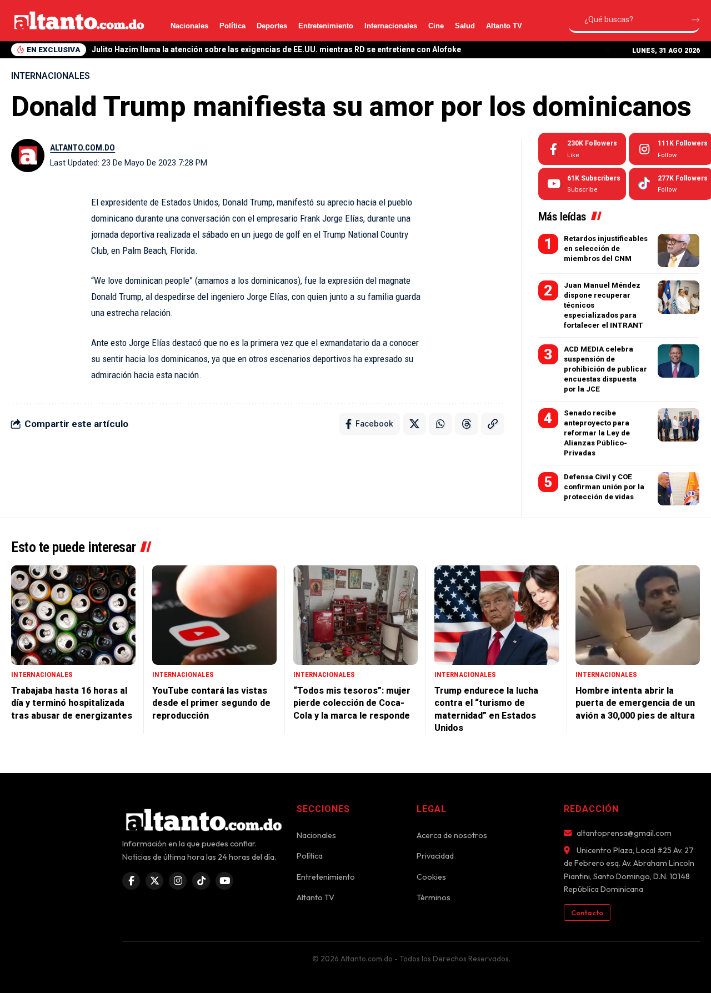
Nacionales (189, 26)
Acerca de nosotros (452, 835)
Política (232, 26)
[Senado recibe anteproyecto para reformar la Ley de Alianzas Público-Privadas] (678, 425)
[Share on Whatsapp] (440, 424)
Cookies (431, 877)
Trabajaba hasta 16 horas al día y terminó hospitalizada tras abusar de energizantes (71, 703)
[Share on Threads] (466, 424)
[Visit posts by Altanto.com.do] (27, 155)
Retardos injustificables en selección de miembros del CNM (606, 248)
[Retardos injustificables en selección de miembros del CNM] (678, 250)
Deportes (272, 26)
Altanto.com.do (82, 148)
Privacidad (435, 856)
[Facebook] (582, 149)
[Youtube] (582, 184)
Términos (433, 897)
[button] (605, 49)
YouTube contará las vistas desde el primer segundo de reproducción (211, 703)
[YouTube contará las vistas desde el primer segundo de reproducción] (214, 615)
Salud (465, 26)
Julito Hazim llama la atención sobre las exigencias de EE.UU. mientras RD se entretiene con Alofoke (276, 49)
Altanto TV (504, 26)
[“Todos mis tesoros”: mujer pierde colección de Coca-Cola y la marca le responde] (355, 615)
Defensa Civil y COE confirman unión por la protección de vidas (604, 487)
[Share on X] (414, 424)
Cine (436, 26)
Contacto (587, 912)
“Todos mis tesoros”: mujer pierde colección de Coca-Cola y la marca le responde (351, 703)
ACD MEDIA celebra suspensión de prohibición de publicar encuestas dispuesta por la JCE (605, 369)
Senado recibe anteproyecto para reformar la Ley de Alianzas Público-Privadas (597, 433)
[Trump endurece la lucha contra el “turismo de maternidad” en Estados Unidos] (496, 615)
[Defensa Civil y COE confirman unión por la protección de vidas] (678, 488)
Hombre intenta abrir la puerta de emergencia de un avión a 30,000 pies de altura (635, 703)
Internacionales (390, 26)
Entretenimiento (325, 26)
